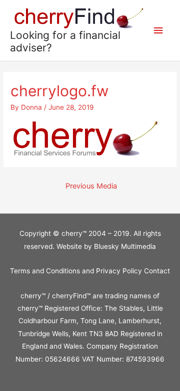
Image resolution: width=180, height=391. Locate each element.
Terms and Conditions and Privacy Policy (77, 271)
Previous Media (91, 186)
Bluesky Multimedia (125, 246)
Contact (157, 271)
